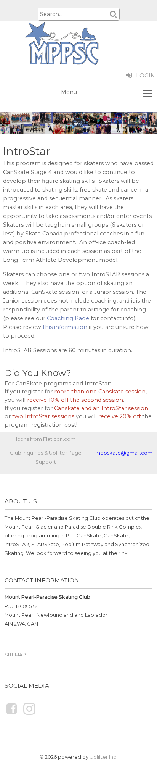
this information (65, 327)
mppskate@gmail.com (123, 453)
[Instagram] (29, 714)
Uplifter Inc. (103, 757)
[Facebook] (11, 714)
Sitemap (15, 654)
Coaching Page (68, 318)
